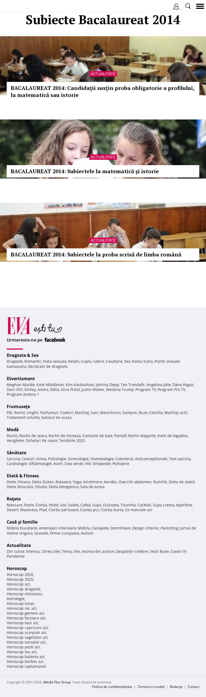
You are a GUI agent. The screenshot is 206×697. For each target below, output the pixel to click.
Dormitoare (120, 528)
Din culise (15, 551)
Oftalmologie (40, 463)
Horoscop (17, 568)
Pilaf (43, 509)
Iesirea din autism (98, 551)
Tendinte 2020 (72, 440)
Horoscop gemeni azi (25, 613)
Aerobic (110, 481)
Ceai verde (73, 463)
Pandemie (16, 556)
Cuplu (86, 361)
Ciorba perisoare (64, 509)
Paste (29, 504)
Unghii (33, 412)
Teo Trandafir (133, 384)
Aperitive (184, 504)
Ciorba (41, 504)
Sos (63, 504)
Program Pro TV (171, 389)
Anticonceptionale (151, 458)
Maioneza (29, 509)
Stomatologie (102, 458)
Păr (10, 412)
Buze (143, 412)
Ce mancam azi (138, 509)
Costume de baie (97, 435)
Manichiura (110, 412)
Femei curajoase (64, 533)
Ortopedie (102, 463)
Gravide (41, 533)
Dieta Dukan (43, 481)
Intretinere (92, 481)
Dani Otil (15, 389)
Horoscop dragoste (24, 588)
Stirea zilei (51, 551)
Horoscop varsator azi (26, 642)
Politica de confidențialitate (112, 686)
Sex (127, 361)
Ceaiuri (28, 458)
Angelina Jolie (158, 384)
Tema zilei (71, 551)
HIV (88, 463)
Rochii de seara (33, 435)
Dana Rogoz (183, 384)
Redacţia (176, 686)
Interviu (33, 551)
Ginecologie (78, 458)
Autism (87, 533)
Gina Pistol (70, 389)
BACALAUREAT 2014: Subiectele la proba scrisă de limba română (96, 254)
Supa (96, 504)
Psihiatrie (120, 463)
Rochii (19, 412)
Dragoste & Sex (23, 355)
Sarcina (13, 458)
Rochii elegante (142, 435)
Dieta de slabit (182, 481)
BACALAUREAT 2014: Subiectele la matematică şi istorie (85, 171)
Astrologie (16, 598)
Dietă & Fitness (23, 476)
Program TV (145, 389)
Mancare (15, 504)
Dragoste (15, 361)
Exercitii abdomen (135, 481)
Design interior (145, 528)
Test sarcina (180, 458)
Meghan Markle (21, 384)
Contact (193, 686)
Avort (58, 463)
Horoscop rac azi (21, 608)
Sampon (129, 412)
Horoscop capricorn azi (27, 627)
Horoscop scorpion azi (26, 632)
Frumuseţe (18, 406)
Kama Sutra (142, 361)
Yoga (77, 481)
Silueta (41, 486)
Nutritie (160, 481)
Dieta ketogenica (64, 486)
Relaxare (63, 481)
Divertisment (21, 379)
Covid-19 (178, 551)
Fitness (24, 481)
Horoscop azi (18, 584)
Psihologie (57, 458)
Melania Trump (120, 389)
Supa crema (163, 504)
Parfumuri (49, 412)
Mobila (84, 528)
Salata (73, 504)
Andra (43, 389)
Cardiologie (17, 463)
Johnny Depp (107, 384)
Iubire (98, 361)
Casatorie (114, 361)
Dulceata (111, 504)
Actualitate (103, 74)
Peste (53, 504)
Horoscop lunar (20, 603)
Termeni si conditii (151, 686)
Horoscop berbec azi (25, 661)
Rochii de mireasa (65, 435)
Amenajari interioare (57, 528)
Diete (11, 481)
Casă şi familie (22, 522)
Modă (13, 430)
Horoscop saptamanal (26, 666)
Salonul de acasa (56, 417)
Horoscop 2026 (20, 574)
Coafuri (66, 412)
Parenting (169, 528)
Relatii (73, 361)
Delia (54, 389)
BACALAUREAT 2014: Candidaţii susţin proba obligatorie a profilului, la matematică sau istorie (102, 91)
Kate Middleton (50, 384)
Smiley (30, 389)
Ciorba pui (89, 509)
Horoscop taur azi (22, 622)
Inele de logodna (172, 435)
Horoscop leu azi (21, 651)
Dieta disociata (20, 486)
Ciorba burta (112, 509)
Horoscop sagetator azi (27, 637)
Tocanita (128, 504)
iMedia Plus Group (57, 682)
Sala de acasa (92, 486)
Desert (13, 509)
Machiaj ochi (175, 412)
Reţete (14, 499)
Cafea (85, 504)
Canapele (100, 528)
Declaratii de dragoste (48, 366)
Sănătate (16, 453)
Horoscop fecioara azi (26, 617)
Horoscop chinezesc (24, 593)
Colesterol (124, 458)
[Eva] (17, 6)
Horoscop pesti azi (23, 646)
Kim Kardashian (80, 384)
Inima (41, 458)
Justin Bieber (93, 389)
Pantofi (120, 435)
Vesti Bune (159, 551)
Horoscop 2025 (20, 579)
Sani (94, 412)
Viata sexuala (55, 361)
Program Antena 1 (23, 394)
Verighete (15, 440)
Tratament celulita (23, 417)
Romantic (32, 361)
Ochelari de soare (41, 440)
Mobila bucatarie (22, 528)
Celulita (156, 412)
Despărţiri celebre (132, 551)
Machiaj (82, 412)
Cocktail (144, 504)
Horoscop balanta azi (26, 656)
